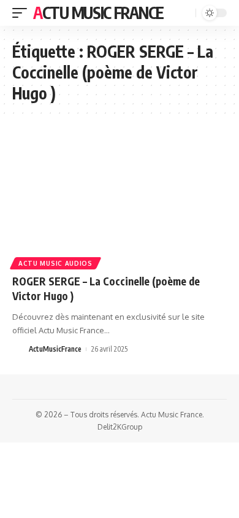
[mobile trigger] (22, 13)
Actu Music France (98, 12)
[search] (185, 13)
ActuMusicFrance (55, 349)
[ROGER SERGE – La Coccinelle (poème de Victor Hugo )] (119, 201)
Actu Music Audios (55, 263)
